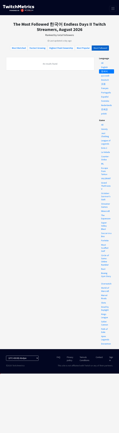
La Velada (105, 152)
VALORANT (106, 178)
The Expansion (105, 217)
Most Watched (19, 48)
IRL (102, 163)
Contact (99, 357)
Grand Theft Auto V (106, 186)
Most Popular (83, 48)
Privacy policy (70, 359)
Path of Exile (104, 330)
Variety (104, 129)
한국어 (104, 71)
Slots (103, 302)
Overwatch (106, 283)
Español (104, 96)
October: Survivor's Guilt (105, 196)
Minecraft (105, 211)
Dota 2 (104, 148)
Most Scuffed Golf (104, 248)
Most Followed (100, 48)
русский (105, 75)
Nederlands (106, 105)
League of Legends (105, 142)
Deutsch (105, 79)
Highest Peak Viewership (61, 48)
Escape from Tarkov (104, 171)
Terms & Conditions (84, 359)
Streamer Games (105, 205)
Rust (103, 269)
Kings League (104, 316)
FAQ (58, 357)
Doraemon (106, 343)
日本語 (104, 109)
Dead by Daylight (105, 308)
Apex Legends (105, 338)
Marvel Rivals (104, 297)
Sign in (111, 359)
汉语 (103, 84)
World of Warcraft (105, 289)
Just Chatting (105, 135)
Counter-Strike (105, 158)
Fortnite (105, 240)
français (104, 88)
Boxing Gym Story (106, 275)
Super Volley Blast (104, 225)
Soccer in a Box (106, 235)
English (104, 67)
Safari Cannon (104, 323)
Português (106, 92)
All (102, 63)
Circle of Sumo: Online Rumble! (105, 260)
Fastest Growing (37, 48)
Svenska (105, 101)
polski (104, 113)
